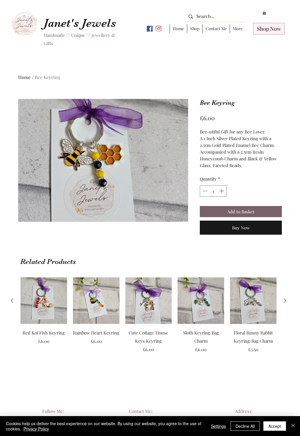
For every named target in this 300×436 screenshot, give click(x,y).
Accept (274, 426)
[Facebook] (150, 29)
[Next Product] (285, 300)
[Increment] (222, 191)
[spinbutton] (213, 191)
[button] (264, 13)
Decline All (245, 426)
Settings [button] (218, 426)
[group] (148, 319)
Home (24, 77)
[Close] (292, 426)
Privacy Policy (36, 429)
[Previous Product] (12, 300)
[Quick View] (44, 300)
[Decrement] (205, 191)
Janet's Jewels (80, 23)
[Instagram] (158, 29)
